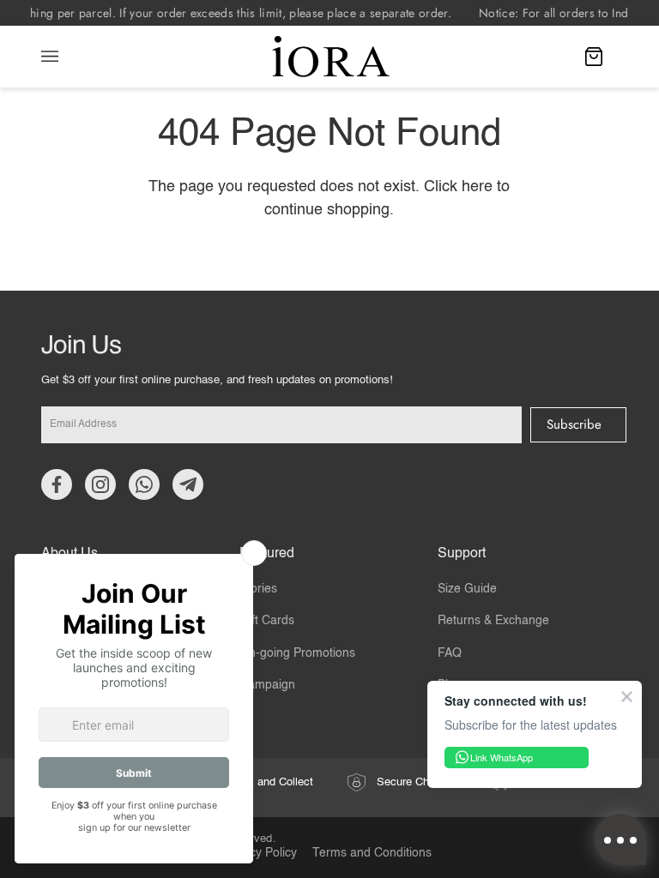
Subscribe (574, 424)
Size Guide (467, 589)
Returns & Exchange (493, 621)
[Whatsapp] (144, 484)
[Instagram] (100, 484)
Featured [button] (266, 554)
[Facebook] (56, 484)
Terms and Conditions (372, 853)
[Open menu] (67, 56)
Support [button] (462, 554)
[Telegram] (187, 484)
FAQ (450, 653)
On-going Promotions (297, 653)
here (477, 187)
